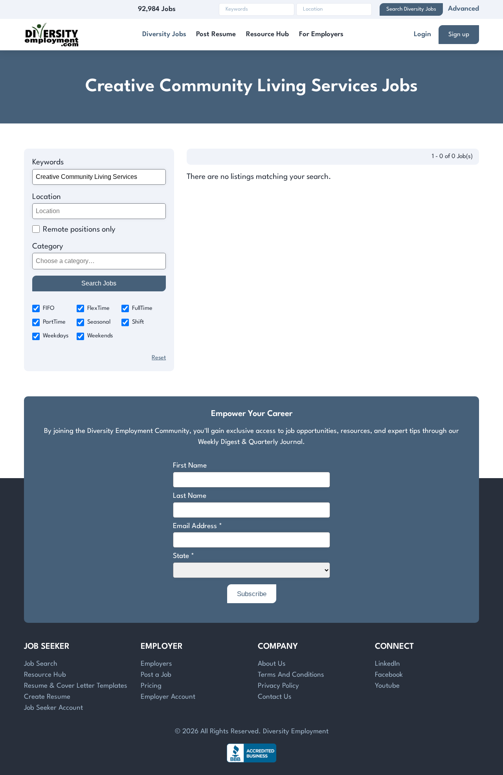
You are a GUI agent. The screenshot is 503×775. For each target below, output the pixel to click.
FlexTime (98, 308)
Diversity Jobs (164, 34)
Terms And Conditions (291, 675)
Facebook (389, 675)
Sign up (458, 34)
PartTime (54, 322)
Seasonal (98, 322)
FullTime (142, 308)
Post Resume (216, 34)
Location (46, 197)
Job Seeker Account (53, 708)
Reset (159, 358)
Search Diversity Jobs (411, 9)
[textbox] (98, 261)
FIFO (49, 308)
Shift (138, 322)
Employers (156, 664)
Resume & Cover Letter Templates (75, 686)
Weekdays (55, 336)
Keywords (48, 162)
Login (422, 34)
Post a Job (156, 675)
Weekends (100, 336)
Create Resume (47, 697)
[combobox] (99, 261)
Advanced (463, 9)
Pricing (151, 686)
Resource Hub (267, 34)
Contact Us (275, 697)
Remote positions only (79, 230)
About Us (272, 664)
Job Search (40, 664)
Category (47, 246)
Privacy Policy (278, 686)
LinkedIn (387, 664)
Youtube (387, 686)
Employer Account (168, 697)
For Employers (321, 34)
